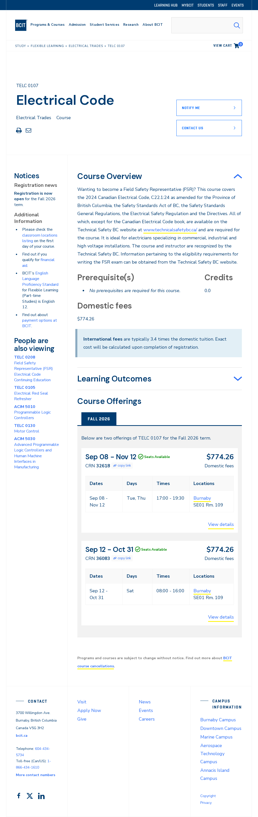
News (145, 702)
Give (81, 719)
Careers (147, 719)
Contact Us (192, 128)
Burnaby (202, 498)
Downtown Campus (220, 728)
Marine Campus (216, 737)
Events (146, 710)
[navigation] (23, 25)
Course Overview (109, 176)
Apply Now (89, 710)
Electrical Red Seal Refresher (31, 393)
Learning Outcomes (114, 379)
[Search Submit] (237, 25)
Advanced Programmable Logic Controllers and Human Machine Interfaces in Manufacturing (36, 453)
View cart (227, 44)
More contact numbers (35, 775)
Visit (81, 702)
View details (221, 524)
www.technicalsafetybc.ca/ (170, 230)
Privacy (206, 802)
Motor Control (26, 428)
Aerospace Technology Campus (212, 754)
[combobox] (207, 25)
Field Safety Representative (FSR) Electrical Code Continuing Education (33, 368)
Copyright (208, 796)
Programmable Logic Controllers (32, 412)
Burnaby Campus (218, 720)
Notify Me (191, 108)
